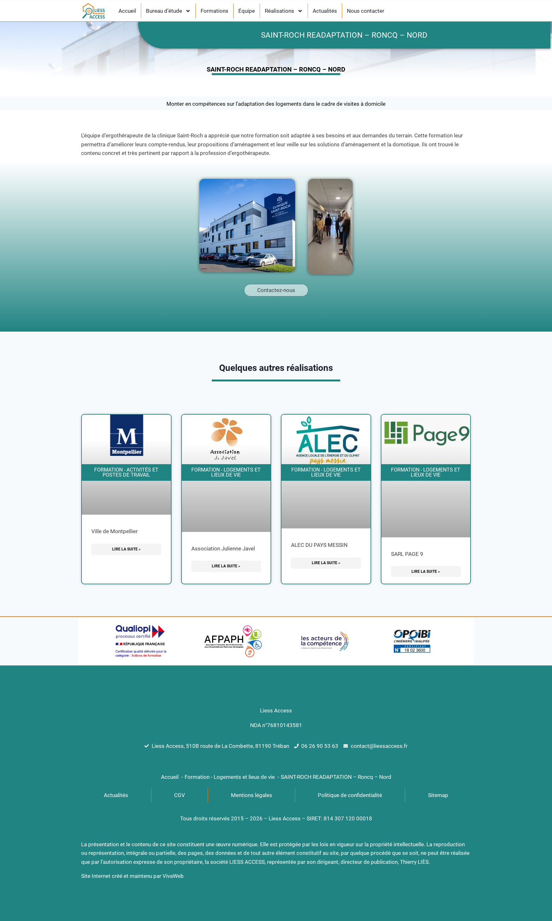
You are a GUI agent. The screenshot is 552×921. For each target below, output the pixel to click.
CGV (179, 795)
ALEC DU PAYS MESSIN (319, 545)
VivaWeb (173, 876)
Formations (214, 11)
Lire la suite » (126, 549)
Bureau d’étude (164, 11)
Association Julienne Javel (223, 548)
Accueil (127, 11)
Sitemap (438, 795)
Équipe (246, 11)
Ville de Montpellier (114, 531)
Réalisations (279, 11)
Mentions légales (251, 795)
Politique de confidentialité (350, 795)
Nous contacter (365, 11)
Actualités (325, 11)
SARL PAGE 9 (407, 554)
